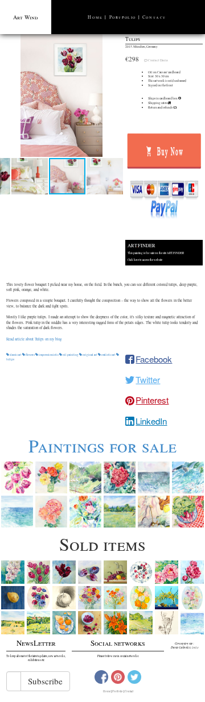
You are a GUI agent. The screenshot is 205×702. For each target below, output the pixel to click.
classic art (15, 354)
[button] (61, 95)
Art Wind (25, 17)
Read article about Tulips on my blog (34, 339)
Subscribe (45, 681)
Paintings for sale (102, 445)
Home (95, 17)
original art (90, 354)
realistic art (108, 354)
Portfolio (122, 17)
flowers (30, 354)
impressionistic (48, 354)
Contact (154, 17)
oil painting (70, 354)
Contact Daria (158, 60)
